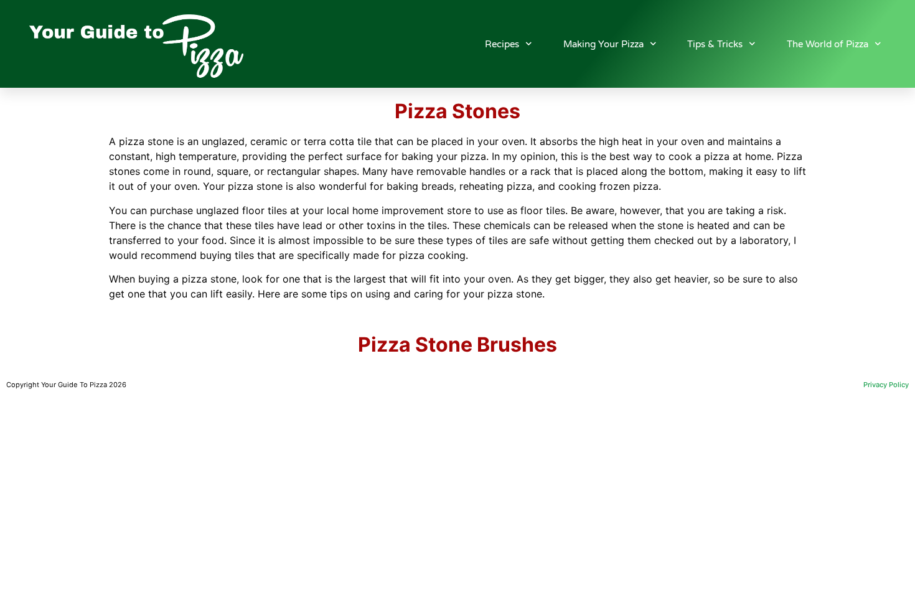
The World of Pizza (827, 44)
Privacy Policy (886, 384)
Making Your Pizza (603, 44)
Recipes (502, 44)
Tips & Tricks (715, 44)
